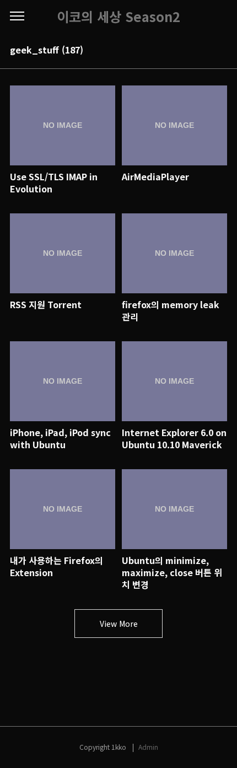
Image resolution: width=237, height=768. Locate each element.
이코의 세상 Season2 (118, 16)
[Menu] (17, 17)
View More (119, 623)
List (220, 50)
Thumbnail (205, 50)
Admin (148, 746)
